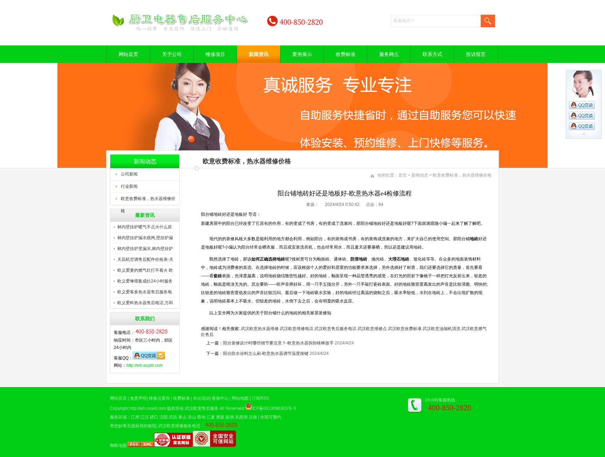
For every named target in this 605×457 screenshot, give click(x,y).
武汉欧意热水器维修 (260, 328)
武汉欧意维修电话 (296, 328)
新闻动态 (419, 175)
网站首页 (128, 54)
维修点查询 (159, 398)
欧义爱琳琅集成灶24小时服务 (145, 281)
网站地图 (240, 398)
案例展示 (302, 54)
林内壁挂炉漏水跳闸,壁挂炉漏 (145, 237)
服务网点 (389, 54)
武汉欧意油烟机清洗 (441, 328)
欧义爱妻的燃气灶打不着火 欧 (145, 270)
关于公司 (172, 54)
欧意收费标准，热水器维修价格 (148, 200)
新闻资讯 (259, 54)
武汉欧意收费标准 (405, 328)
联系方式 (432, 54)
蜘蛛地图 (118, 445)
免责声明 (138, 398)
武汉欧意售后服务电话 (335, 328)
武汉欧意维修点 (372, 328)
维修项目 (215, 54)
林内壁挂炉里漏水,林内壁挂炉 (145, 248)
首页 (402, 175)
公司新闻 (129, 174)
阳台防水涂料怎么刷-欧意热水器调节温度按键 (265, 353)
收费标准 (345, 54)
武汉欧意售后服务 (201, 408)
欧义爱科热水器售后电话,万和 (145, 302)
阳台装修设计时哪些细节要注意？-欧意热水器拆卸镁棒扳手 (278, 343)
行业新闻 (129, 186)
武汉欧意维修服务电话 (179, 425)
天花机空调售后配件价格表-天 (145, 259)
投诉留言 (476, 54)
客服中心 (220, 398)
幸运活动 (201, 398)
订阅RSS (260, 398)
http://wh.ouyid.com (144, 365)
